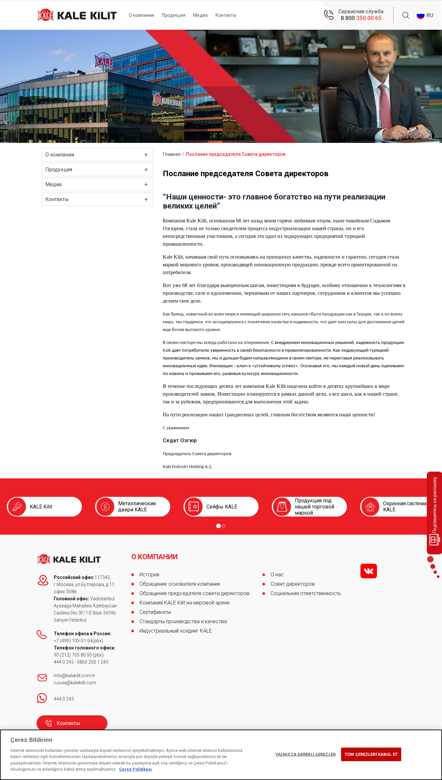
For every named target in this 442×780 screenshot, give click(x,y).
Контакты (225, 15)
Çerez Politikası (135, 769)
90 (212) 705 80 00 (73, 654)
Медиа (200, 15)
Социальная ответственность (306, 593)
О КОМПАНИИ (154, 557)
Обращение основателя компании (179, 584)
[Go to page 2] (223, 526)
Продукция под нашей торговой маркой (314, 506)
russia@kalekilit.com (75, 682)
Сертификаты (155, 612)
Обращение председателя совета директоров (194, 593)
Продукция (173, 15)
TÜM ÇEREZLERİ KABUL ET (371, 754)
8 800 (361, 18)
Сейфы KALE (221, 507)
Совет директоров (293, 584)
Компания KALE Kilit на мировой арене (184, 603)
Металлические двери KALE (137, 506)
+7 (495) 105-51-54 (73, 640)
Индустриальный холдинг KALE (175, 631)
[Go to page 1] (218, 526)
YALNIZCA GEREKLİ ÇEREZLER (305, 754)
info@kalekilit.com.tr (74, 675)
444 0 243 (64, 662)
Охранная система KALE (404, 506)
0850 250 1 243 (92, 662)
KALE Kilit (41, 507)
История (149, 575)
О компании (141, 15)
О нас (277, 575)
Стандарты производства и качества (183, 621)
